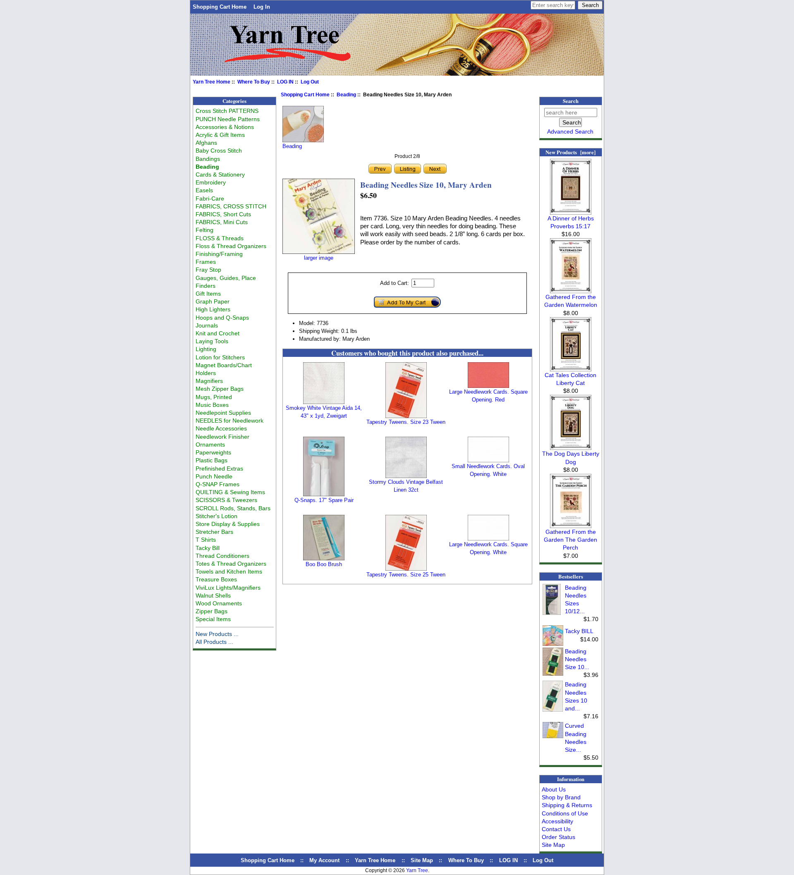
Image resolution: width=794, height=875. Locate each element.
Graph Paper (213, 301)
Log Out (310, 82)
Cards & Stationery (220, 174)
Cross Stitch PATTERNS (227, 111)
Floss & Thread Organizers (231, 246)
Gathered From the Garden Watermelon (570, 301)
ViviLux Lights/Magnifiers (228, 587)
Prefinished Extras (219, 468)
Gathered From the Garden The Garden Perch (570, 539)
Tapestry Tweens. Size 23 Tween (405, 422)
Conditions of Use (565, 813)
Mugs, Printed (214, 397)
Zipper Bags (211, 611)
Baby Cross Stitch (219, 150)
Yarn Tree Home (211, 82)
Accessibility (557, 821)
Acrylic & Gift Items (220, 134)
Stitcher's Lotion (216, 516)
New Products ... (217, 634)
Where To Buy (253, 82)
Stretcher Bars (214, 531)
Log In (262, 7)
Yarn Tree (417, 870)
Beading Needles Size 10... (577, 659)
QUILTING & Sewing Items (230, 492)
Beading (346, 95)
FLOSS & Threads (220, 238)
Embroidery (211, 182)
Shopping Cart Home (219, 7)
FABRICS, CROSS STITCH (231, 206)
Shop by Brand (561, 797)
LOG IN (285, 82)
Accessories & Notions (225, 127)
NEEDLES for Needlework (229, 420)
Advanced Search (570, 131)
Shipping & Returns (567, 805)
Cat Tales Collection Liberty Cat (570, 379)
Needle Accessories (221, 428)
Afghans (206, 142)
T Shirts (206, 539)
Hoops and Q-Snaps (222, 317)
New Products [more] (570, 152)
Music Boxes (212, 405)
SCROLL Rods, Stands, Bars (233, 508)
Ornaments (210, 444)
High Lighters (213, 309)
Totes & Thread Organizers (231, 563)
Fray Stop (208, 269)
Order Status (558, 837)
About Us (554, 789)
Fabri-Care (210, 198)
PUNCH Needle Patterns (228, 119)
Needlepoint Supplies (223, 412)
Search (571, 101)
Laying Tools (212, 341)
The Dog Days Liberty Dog (570, 457)
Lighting (206, 349)
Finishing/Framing (219, 254)
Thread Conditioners (222, 555)
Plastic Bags (211, 460)
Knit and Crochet (217, 333)
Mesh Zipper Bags (220, 388)
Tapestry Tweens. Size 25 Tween (405, 574)
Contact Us (556, 829)
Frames (206, 261)
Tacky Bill (208, 548)
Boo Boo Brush (324, 564)
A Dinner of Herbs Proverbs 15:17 (571, 222)
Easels (204, 190)
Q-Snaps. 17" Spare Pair (324, 500)
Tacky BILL (579, 631)
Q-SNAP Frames (217, 484)
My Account (324, 860)
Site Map (553, 845)
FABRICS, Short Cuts (223, 214)
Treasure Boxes (216, 579)
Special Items (213, 619)
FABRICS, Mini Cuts (222, 222)
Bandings (208, 158)
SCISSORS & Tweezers (226, 500)
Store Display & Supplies (228, 524)
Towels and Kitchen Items (229, 571)
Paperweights (213, 452)
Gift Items (208, 293)
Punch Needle (214, 476)
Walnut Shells (213, 595)
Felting (204, 230)
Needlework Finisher (222, 436)
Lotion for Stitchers (220, 357)
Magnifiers (209, 381)
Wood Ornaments (219, 603)
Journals (207, 325)
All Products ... (214, 641)
